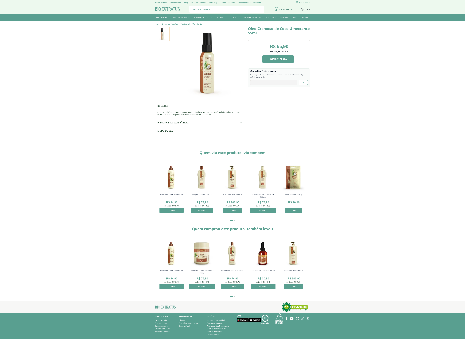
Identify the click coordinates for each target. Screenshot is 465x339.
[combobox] (226, 9)
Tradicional (185, 24)
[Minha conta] (302, 9)
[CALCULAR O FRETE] (303, 82)
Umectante (197, 24)
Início (157, 24)
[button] (207, 63)
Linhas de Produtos (170, 24)
